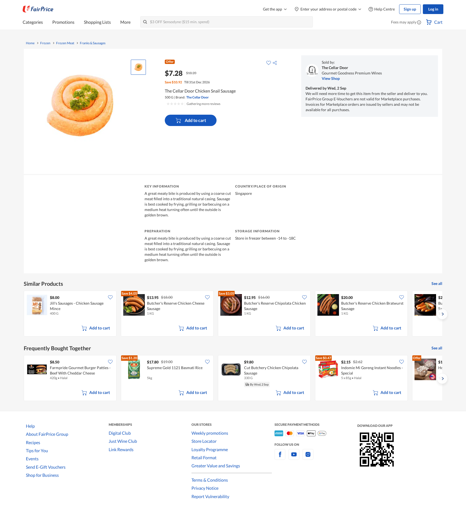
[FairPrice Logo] (38, 9)
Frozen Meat (65, 43)
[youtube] (294, 457)
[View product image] (138, 67)
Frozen (45, 43)
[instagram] (308, 457)
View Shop (331, 78)
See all (436, 283)
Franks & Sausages (92, 43)
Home (30, 43)
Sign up (410, 9)
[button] (419, 22)
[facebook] (280, 457)
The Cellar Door (197, 97)
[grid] (233, 314)
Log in (433, 9)
